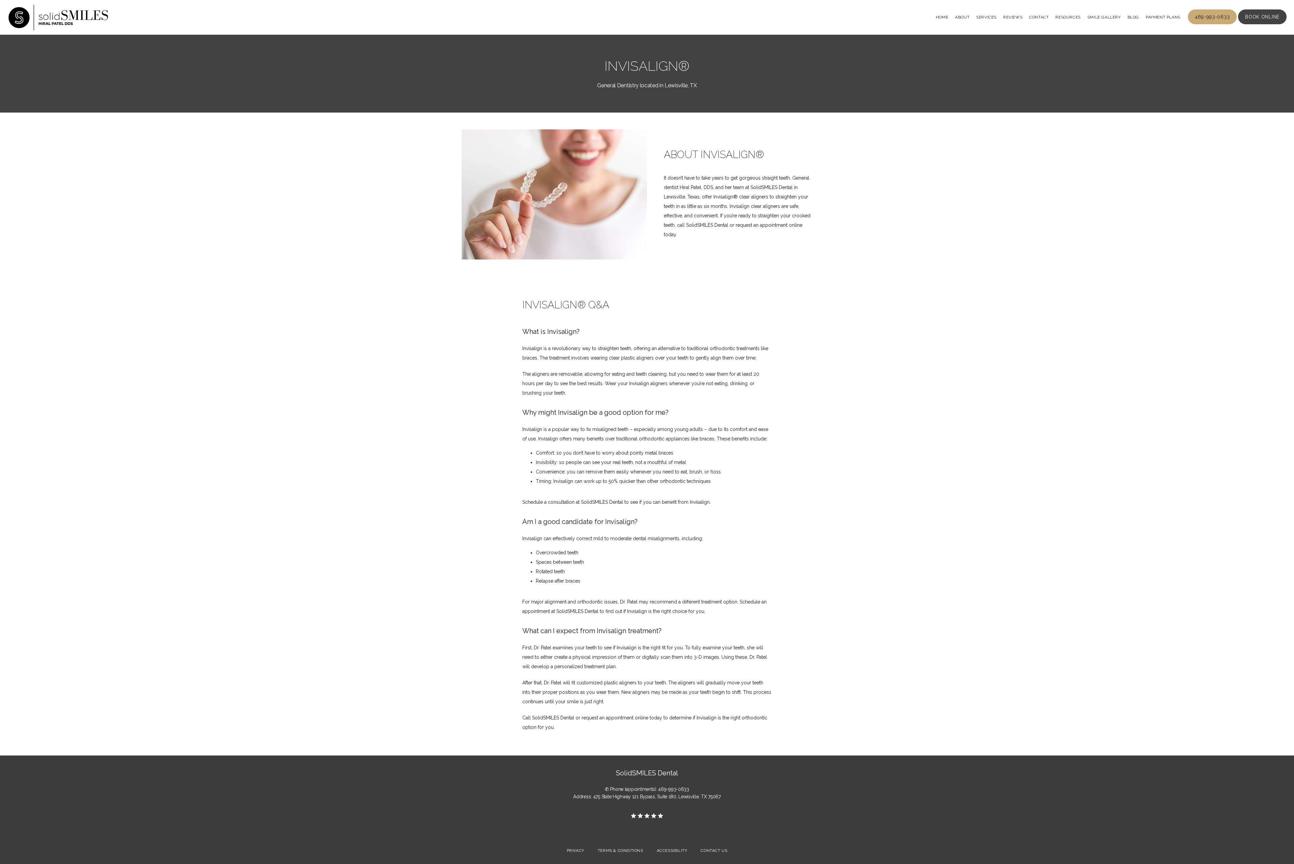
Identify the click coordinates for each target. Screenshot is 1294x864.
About (962, 17)
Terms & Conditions (620, 850)
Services (986, 17)
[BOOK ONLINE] (1262, 23)
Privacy (575, 850)
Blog (1133, 17)
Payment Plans (1163, 17)
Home (942, 17)
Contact (1039, 17)
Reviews (1012, 17)
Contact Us (714, 850)
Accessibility (672, 850)
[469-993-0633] (1212, 23)
